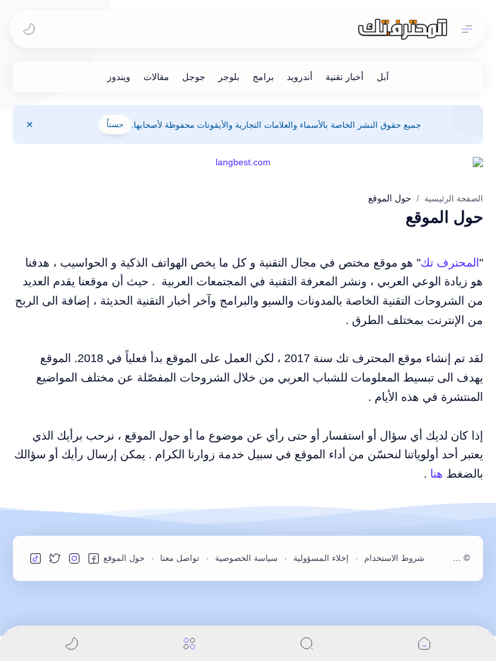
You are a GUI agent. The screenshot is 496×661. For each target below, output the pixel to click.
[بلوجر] (229, 76)
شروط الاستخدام (394, 558)
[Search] (307, 643)
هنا (436, 473)
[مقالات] (156, 76)
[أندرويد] (300, 76)
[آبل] (383, 76)
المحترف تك (449, 262)
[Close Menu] (30, 124)
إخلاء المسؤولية (321, 558)
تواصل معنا (180, 558)
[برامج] (263, 76)
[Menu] (189, 643)
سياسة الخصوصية (246, 558)
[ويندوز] (118, 76)
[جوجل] (193, 76)
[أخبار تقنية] (345, 76)
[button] (29, 29)
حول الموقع (124, 558)
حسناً (115, 124)
